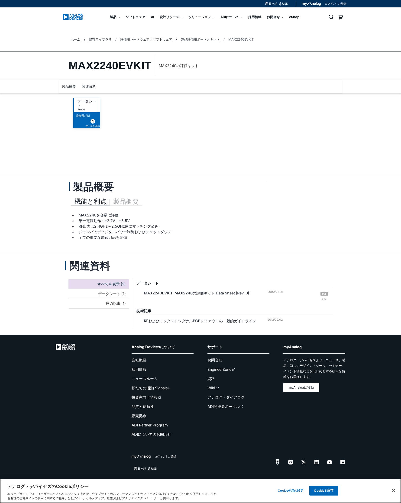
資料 (211, 378)
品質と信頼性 (143, 406)
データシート (87, 103)
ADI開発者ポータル (223, 406)
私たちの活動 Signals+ (151, 388)
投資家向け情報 (145, 397)
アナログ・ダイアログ (226, 397)
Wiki (211, 388)
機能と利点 (90, 201)
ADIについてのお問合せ (151, 434)
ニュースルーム (145, 378)
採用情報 (139, 369)
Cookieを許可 (323, 490)
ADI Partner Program (150, 425)
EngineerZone (219, 369)
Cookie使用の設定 (290, 490)
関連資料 (89, 86)
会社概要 (139, 360)
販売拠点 (139, 415)
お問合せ (214, 360)
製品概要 (69, 86)
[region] (200, 491)
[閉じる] (393, 490)
